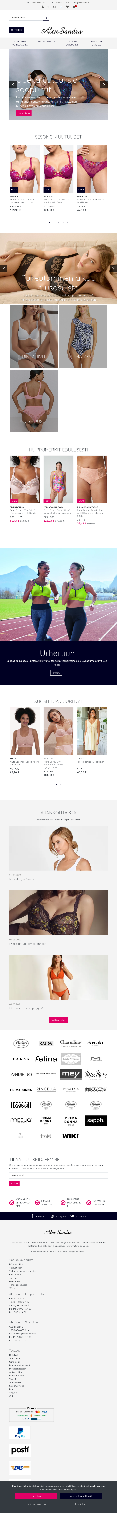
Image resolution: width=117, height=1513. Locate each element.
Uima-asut (14, 1362)
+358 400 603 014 (19, 1330)
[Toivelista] (68, 7)
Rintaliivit (13, 1355)
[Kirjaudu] (43, 7)
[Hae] (46, 18)
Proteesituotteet (17, 1368)
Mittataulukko (16, 1264)
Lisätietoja (80, 1504)
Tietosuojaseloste (18, 1284)
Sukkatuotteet (16, 1385)
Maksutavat (15, 1281)
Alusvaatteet (15, 1382)
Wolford (13, 1392)
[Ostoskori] (73, 7)
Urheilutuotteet (17, 1375)
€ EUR (54, 7)
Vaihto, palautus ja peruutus (22, 1271)
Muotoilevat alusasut (19, 1365)
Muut (11, 1389)
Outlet (12, 1396)
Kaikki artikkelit (58, 1020)
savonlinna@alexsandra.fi (23, 1333)
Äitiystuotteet (16, 1372)
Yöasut (12, 1379)
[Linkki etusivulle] (61, 30)
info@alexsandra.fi (81, 3)
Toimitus (13, 1278)
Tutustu (56, 672)
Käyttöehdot (15, 1274)
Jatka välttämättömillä (81, 1496)
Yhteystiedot (15, 1267)
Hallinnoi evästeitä (36, 1504)
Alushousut (15, 1358)
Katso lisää (24, 113)
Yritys (12, 1288)
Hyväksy (36, 1496)
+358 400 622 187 (62, 3)
